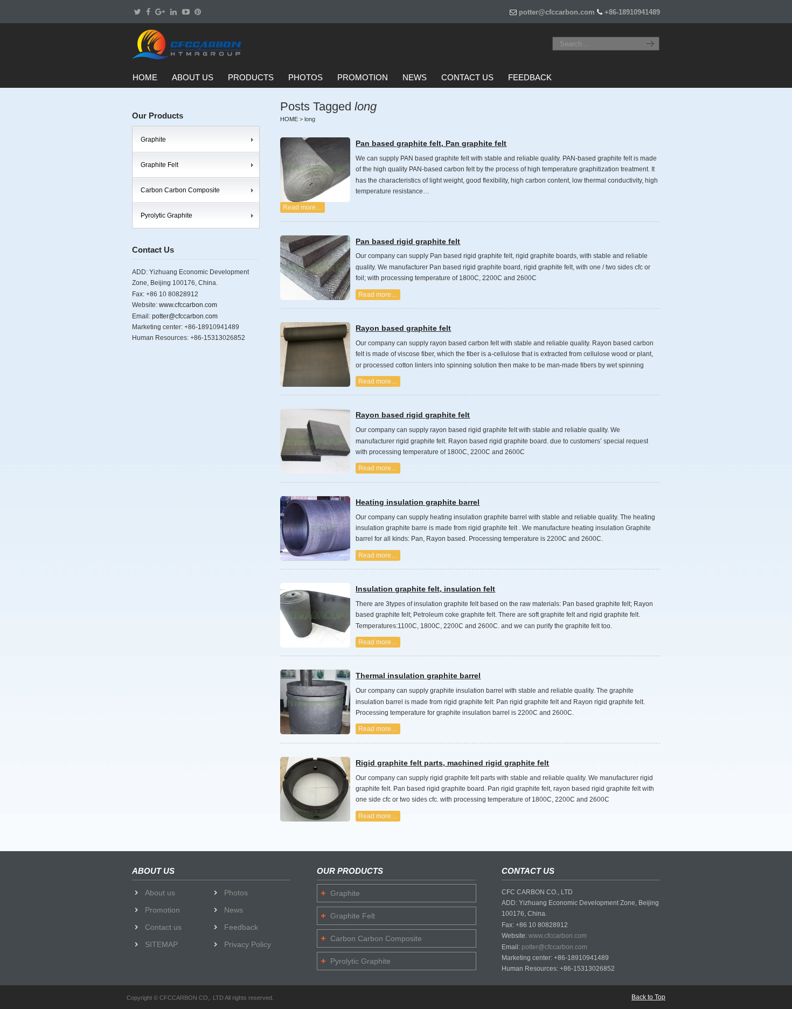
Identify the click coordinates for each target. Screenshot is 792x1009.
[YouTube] (185, 12)
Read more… (302, 207)
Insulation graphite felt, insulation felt (425, 588)
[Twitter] (137, 12)
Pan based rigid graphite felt (408, 241)
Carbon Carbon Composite (180, 190)
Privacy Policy (247, 944)
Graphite (153, 139)
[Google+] (160, 12)
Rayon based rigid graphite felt (413, 414)
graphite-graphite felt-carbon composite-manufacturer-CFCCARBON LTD (200, 44)
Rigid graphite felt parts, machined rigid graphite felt (452, 763)
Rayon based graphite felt (403, 328)
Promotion (162, 910)
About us (160, 892)
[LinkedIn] (173, 12)
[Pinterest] (198, 12)
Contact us (163, 927)
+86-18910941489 (632, 12)
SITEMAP (161, 944)
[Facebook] (148, 12)
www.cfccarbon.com (188, 305)
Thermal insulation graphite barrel (418, 675)
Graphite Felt (159, 165)
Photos (236, 892)
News (233, 910)
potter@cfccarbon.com (557, 12)
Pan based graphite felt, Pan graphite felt (431, 143)
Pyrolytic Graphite (166, 215)
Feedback (241, 927)
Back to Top (648, 997)
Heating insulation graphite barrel (418, 502)
